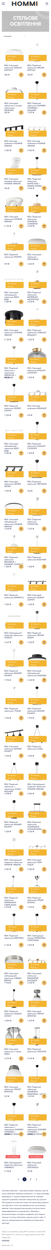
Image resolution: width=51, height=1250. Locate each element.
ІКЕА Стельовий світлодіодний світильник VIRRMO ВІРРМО (12, 977)
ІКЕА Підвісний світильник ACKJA (35, 747)
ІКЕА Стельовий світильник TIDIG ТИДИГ (34, 862)
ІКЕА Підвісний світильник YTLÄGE (12, 709)
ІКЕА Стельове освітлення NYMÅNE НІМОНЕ (13, 143)
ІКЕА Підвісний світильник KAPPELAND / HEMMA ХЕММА (34, 182)
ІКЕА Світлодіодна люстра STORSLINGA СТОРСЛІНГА (36, 938)
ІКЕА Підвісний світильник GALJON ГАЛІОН (12, 1013)
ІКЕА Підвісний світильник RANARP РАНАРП (13, 673)
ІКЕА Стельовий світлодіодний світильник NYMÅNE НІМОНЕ (13, 523)
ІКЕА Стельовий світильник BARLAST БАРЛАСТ (13, 67)
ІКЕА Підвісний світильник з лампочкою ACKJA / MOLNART (13, 788)
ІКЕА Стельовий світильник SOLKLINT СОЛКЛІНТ (36, 370)
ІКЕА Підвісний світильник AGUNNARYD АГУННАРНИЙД (34, 826)
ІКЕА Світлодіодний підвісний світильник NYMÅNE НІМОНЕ (36, 786)
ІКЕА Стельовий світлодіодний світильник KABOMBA (36, 673)
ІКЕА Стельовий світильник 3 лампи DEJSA (12, 1051)
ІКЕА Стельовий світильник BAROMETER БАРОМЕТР (34, 977)
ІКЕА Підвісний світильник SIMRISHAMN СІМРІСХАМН (11, 901)
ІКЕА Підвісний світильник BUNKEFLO (14, 596)
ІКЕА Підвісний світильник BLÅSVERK (36, 558)
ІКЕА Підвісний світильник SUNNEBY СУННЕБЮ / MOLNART (36, 107)
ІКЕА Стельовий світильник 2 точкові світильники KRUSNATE (13, 107)
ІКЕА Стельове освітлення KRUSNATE (37, 407)
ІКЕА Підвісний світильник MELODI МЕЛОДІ (35, 67)
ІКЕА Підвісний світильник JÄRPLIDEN (14, 936)
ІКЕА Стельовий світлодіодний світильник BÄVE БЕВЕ (11, 296)
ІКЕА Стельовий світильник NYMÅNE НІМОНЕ (13, 219)
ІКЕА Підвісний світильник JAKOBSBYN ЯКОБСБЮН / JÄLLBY (36, 1091)
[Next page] (36, 1179)
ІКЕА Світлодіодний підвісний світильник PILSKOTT (13, 635)
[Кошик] (47, 3)
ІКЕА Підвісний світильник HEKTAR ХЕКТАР (35, 635)
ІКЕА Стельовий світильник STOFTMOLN (34, 257)
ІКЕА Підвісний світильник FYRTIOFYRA (34, 521)
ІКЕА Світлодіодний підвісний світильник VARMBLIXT (13, 1165)
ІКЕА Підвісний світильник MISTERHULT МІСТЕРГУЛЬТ (34, 296)
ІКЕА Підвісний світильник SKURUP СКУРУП (12, 408)
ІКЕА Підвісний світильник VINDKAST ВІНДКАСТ (36, 332)
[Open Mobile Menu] (3, 4)
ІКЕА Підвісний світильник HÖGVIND (36, 1050)
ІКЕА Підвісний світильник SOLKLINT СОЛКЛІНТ (36, 446)
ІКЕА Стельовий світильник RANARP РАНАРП (13, 749)
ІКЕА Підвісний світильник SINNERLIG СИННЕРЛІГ (34, 220)
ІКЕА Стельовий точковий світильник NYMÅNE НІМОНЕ (13, 181)
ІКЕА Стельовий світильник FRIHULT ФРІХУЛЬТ (35, 1013)
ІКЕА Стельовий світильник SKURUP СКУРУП (35, 597)
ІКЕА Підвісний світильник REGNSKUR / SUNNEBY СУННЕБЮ (13, 561)
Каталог (6, 1240)
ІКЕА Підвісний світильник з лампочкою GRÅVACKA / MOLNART (11, 373)
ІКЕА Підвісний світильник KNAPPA (13, 255)
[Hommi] (25, 3)
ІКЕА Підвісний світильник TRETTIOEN (37, 482)
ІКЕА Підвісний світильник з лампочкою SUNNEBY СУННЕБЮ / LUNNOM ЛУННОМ (14, 1129)
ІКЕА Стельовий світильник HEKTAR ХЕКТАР (12, 484)
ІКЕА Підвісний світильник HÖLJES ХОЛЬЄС (35, 900)
